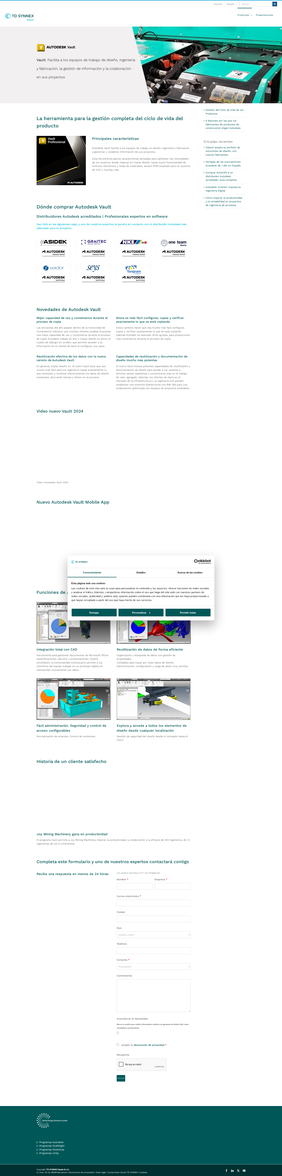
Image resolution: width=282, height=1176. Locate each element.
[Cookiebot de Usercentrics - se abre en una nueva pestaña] (196, 561)
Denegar (94, 612)
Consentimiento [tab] (92, 572)
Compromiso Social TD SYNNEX (123, 1172)
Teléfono (122, 943)
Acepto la (144, 1045)
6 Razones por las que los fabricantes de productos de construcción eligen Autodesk (223, 124)
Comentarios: (125, 975)
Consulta (123, 959)
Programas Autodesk (51, 1142)
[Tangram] (133, 265)
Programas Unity (49, 1153)
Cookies (143, 1172)
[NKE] (133, 239)
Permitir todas (188, 612)
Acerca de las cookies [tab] (190, 572)
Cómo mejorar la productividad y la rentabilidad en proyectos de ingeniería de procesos (224, 201)
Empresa (161, 879)
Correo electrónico (129, 896)
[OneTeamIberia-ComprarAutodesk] (173, 239)
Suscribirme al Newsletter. (133, 1018)
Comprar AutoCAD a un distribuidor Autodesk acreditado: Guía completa (221, 176)
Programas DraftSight (51, 1145)
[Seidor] (53, 265)
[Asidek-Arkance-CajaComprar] (53, 239)
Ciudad (121, 912)
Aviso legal (101, 1172)
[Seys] (93, 265)
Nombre (122, 879)
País (119, 928)
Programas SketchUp (51, 1149)
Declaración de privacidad (81, 1172)
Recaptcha (123, 1054)
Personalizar (139, 612)
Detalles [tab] (141, 572)
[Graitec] (93, 239)
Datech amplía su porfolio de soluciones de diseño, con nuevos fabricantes (223, 151)
